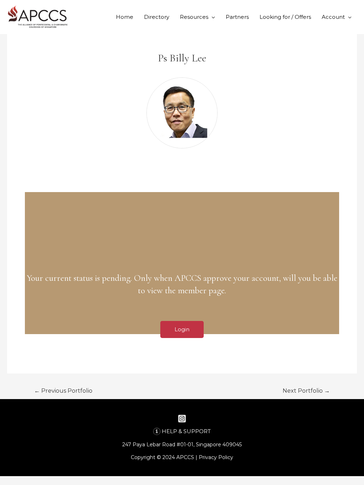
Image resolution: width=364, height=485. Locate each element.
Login (182, 329)
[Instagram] (182, 418)
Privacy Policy (216, 457)
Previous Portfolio (63, 390)
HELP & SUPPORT (186, 431)
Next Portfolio (306, 390)
